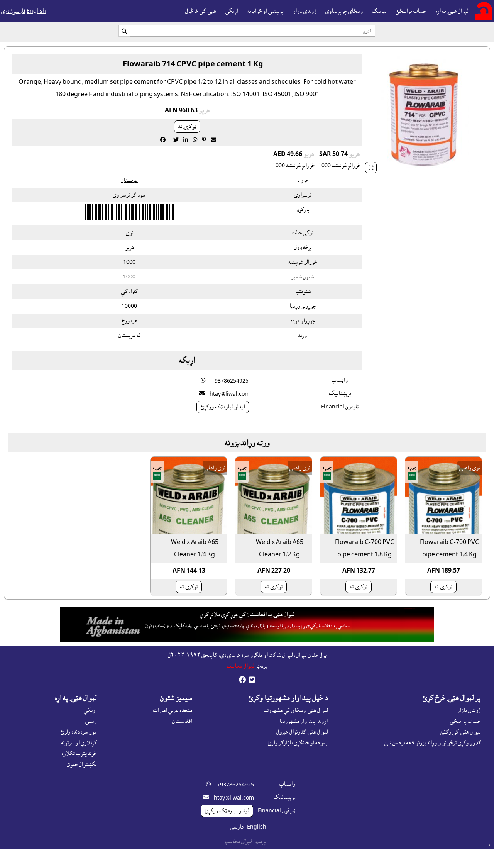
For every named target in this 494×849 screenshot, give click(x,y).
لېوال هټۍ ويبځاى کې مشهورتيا (295, 710)
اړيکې (231, 11)
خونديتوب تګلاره (79, 753)
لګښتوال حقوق (81, 764)
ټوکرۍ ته (187, 126)
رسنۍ (90, 721)
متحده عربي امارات (172, 710)
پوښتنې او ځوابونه (265, 11)
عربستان (129, 180)
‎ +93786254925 (230, 380)
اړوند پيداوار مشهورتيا (303, 721)
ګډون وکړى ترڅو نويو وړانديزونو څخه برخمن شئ (432, 743)
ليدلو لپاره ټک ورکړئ (223, 407)
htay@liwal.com (230, 394)
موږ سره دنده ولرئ (78, 732)
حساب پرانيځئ (411, 11)
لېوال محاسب (240, 666)
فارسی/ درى (13, 11)
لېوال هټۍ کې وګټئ (460, 732)
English (36, 11)
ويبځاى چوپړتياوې (344, 11)
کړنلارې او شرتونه (78, 743)
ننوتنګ (379, 11)
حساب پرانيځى (465, 721)
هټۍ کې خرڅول (200, 11)
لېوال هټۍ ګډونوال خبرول (302, 732)
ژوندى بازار (304, 11)
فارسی (237, 827)
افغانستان (182, 721)
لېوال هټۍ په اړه (451, 11)
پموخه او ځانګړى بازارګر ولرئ (298, 743)
